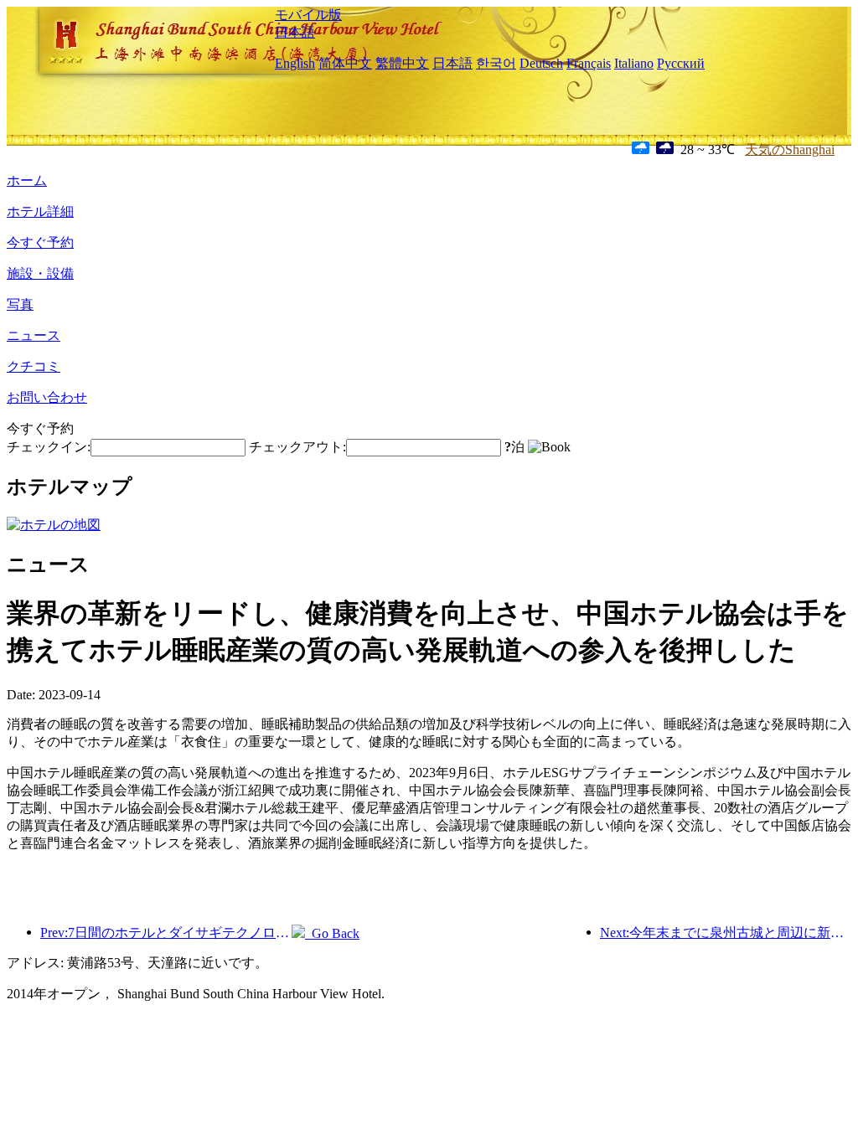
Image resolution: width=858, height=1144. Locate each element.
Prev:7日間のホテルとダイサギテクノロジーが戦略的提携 (166, 932)
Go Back (332, 933)
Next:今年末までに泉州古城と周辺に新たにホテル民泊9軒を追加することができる (725, 932)
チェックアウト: (297, 447)
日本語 (295, 32)
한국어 (496, 63)
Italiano (634, 63)
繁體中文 (402, 63)
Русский (681, 63)
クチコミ (33, 366)
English (295, 63)
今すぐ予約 (40, 242)
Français (588, 63)
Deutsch (541, 63)
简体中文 (345, 63)
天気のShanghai (790, 149)
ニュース (33, 335)
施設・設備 (40, 273)
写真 (20, 304)
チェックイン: (48, 447)
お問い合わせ (47, 397)
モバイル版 (308, 15)
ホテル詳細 (40, 211)
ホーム (27, 180)
